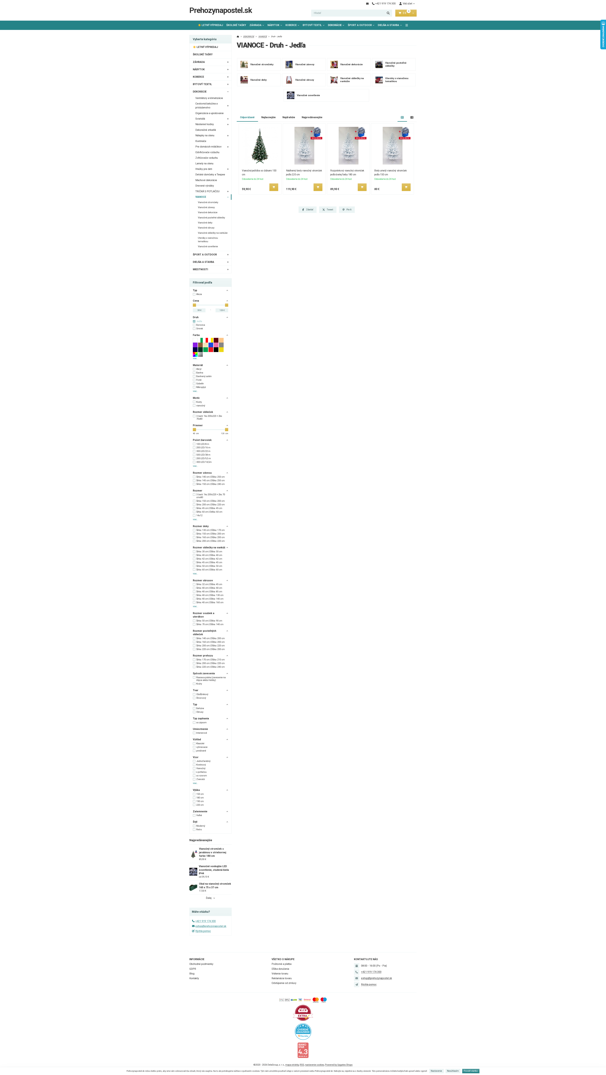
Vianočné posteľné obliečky (211, 217)
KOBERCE (291, 25)
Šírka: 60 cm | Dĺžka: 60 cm (209, 569)
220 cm (200, 805)
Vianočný (200, 768)
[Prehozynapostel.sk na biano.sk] (303, 1050)
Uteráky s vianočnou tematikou (208, 240)
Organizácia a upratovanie (209, 113)
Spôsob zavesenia (204, 673)
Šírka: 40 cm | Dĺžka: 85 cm (209, 591)
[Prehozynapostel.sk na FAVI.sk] (303, 1012)
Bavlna (199, 372)
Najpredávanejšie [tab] (312, 117)
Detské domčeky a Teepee (210, 174)
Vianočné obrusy (206, 227)
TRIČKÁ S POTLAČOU (207, 191)
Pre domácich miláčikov (208, 146)
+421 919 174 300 (205, 921)
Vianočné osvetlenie (208, 246)
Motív (196, 397)
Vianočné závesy (206, 207)
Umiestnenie (200, 729)
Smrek (199, 328)
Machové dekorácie (206, 180)
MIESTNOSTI (200, 269)
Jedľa (199, 321)
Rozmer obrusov (203, 580)
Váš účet (407, 3)
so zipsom (201, 722)
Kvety (199, 402)
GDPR (192, 968)
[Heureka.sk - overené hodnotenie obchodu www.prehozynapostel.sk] (303, 1031)
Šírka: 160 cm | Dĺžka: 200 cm (210, 537)
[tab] (402, 117)
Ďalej (208, 897)
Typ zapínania (201, 718)
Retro (199, 829)
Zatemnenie (200, 811)
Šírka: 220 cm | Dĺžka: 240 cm (210, 667)
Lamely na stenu (204, 163)
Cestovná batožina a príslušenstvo (206, 105)
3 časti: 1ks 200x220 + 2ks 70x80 (209, 417)
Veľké (199, 815)
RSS (302, 1064)
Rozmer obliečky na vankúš (209, 547)
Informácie (196, 959)
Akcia (199, 294)
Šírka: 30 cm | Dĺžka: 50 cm (209, 551)
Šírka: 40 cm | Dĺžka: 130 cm (209, 595)
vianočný (200, 405)
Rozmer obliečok (203, 411)
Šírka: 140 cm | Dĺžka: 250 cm (210, 477)
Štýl (195, 821)
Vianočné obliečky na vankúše (213, 233)
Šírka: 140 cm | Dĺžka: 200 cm (210, 638)
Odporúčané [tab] (247, 117)
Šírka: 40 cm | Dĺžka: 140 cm (209, 599)
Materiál (198, 365)
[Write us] (356, 984)
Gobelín (200, 383)
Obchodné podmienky (201, 963)
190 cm (200, 801)
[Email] (367, 3)
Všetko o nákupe (283, 959)
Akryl (198, 369)
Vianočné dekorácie (207, 212)
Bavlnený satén (204, 376)
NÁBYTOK (273, 25)
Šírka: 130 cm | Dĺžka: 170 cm (210, 530)
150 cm (200, 794)
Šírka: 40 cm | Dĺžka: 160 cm (209, 602)
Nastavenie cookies (314, 1064)
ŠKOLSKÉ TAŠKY (236, 25)
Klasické (200, 743)
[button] (413, 13)
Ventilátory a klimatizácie (209, 98)
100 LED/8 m (202, 444)
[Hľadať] (388, 13)
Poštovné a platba (281, 963)
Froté (199, 380)
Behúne (200, 708)
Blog (191, 973)
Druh (196, 317)
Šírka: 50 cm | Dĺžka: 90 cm (209, 620)
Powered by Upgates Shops (339, 1064)
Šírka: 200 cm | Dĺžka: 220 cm (210, 504)
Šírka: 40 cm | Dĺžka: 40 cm (209, 555)
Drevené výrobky (204, 185)
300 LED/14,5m (204, 462)
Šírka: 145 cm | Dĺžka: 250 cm (210, 480)
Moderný (200, 826)
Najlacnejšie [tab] (268, 117)
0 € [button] (406, 13)
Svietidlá (200, 118)
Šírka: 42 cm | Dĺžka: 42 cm (209, 559)
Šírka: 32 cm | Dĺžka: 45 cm (209, 584)
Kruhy (199, 683)
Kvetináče (200, 141)
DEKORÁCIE (335, 25)
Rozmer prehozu (203, 655)
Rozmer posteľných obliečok (204, 632)
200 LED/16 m (203, 447)
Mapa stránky (292, 1064)
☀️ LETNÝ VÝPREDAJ (210, 25)
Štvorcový (201, 698)
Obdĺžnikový (202, 694)
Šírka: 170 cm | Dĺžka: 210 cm (210, 659)
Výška (196, 790)
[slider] (194, 305)
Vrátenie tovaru (280, 973)
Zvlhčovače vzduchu (206, 157)
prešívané (201, 750)
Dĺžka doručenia (280, 968)
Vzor (196, 757)
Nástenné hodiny (204, 124)
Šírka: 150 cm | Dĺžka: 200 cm (210, 501)
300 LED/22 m (203, 451)
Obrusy (199, 712)
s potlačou (201, 772)
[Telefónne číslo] (356, 972)
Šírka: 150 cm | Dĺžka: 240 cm (210, 484)
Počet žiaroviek (202, 440)
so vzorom (201, 775)
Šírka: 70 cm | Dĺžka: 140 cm (209, 624)
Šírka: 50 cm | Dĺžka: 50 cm (209, 566)
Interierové (201, 733)
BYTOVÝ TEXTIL (312, 25)
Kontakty (194, 978)
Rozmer (197, 490)
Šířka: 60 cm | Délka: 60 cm (209, 512)
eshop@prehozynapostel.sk (210, 926)
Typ (195, 290)
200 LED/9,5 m (203, 458)
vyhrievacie (202, 747)
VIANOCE (200, 196)
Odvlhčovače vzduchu (207, 152)
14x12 (199, 515)
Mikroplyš (201, 387)
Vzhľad (197, 739)
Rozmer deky (201, 526)
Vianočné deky (205, 222)
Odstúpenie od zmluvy (284, 983)
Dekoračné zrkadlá (205, 129)
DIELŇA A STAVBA (388, 25)
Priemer (198, 425)
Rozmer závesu (202, 472)
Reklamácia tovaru (282, 978)
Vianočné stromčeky (208, 202)
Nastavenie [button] (436, 1071)
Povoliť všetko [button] (471, 1071)
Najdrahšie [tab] (288, 117)
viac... (195, 358)
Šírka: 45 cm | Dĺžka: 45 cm (209, 508)
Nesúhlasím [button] (453, 1071)
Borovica (200, 325)
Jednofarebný (203, 761)
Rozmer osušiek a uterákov (203, 615)
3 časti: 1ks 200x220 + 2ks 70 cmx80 (210, 496)
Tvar (195, 690)
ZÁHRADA (255, 25)
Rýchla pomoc (203, 931)
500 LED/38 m (203, 455)
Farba (196, 335)
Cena (196, 300)
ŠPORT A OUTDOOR (360, 25)
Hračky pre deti (203, 169)
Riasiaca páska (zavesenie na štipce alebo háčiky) (211, 679)
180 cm (200, 797)
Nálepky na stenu (204, 135)
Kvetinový (201, 764)
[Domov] (238, 36)
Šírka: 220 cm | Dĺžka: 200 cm (210, 649)
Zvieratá (200, 779)
